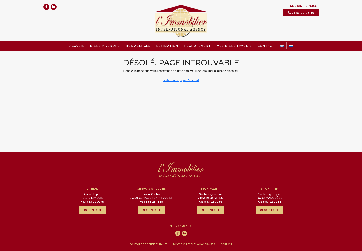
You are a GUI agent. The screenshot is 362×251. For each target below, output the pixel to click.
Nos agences (138, 45)
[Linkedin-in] (54, 7)
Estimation (167, 45)
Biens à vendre (105, 45)
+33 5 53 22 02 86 (93, 201)
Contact (266, 45)
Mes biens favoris (234, 45)
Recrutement (197, 45)
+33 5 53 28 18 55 (151, 201)
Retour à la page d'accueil (181, 80)
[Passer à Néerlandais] (291, 45)
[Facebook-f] (46, 7)
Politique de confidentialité (148, 244)
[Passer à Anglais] (281, 45)
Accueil (76, 45)
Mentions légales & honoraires (194, 244)
